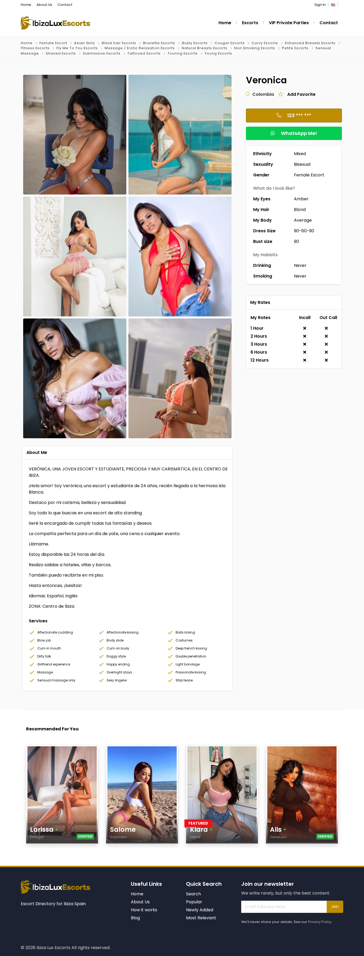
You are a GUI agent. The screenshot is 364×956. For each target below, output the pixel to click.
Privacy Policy (319, 922)
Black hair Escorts (119, 43)
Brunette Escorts (159, 43)
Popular (194, 902)
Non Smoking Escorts (254, 48)
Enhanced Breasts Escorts (310, 43)
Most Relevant (201, 918)
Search (193, 894)
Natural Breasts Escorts (204, 48)
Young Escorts (218, 53)
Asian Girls (84, 43)
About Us (44, 4)
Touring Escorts (183, 53)
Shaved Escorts (61, 53)
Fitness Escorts (35, 48)
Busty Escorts (195, 43)
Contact (65, 4)
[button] (333, 4)
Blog (135, 918)
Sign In (320, 4)
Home (26, 4)
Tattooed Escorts (144, 53)
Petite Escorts (295, 48)
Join (335, 906)
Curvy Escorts (265, 43)
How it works (144, 910)
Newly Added (199, 910)
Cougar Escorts (230, 43)
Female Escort (53, 43)
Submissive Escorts (101, 53)
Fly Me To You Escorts (77, 48)
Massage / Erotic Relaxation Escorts (140, 48)
